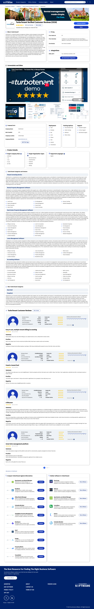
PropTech (10, 293)
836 (29, 25)
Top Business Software (75, 607)
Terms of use (30, 589)
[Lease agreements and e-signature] (57, 111)
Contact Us (29, 587)
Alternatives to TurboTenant (11, 471)
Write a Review (32, 2)
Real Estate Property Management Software (20, 210)
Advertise (7, 584)
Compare (41, 482)
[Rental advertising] (36, 111)
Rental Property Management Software (18, 187)
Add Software (8, 587)
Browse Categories (21, 2)
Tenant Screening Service (14, 174)
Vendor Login (52, 584)
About (51, 2)
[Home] (7, 2)
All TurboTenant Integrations (68, 57)
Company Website (81, 23)
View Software (83, 482)
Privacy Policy (8, 589)
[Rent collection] (78, 111)
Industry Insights (43, 2)
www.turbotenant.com (22, 139)
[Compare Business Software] (76, 585)
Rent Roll (10, 290)
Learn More (10, 578)
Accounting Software (13, 259)
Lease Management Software (15, 238)
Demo (81, 27)
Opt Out (6, 592)
